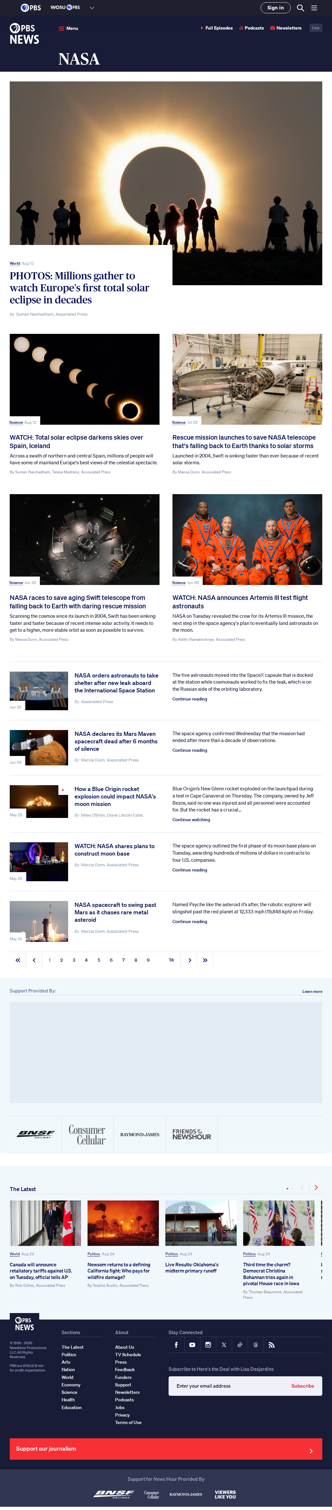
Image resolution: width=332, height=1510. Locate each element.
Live (316, 27)
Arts (66, 1362)
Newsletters (289, 28)
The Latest (23, 1189)
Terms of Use (128, 1422)
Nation (68, 1369)
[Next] (315, 1187)
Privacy (122, 1415)
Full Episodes (219, 28)
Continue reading (189, 699)
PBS (31, 8)
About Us (124, 1347)
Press (121, 1362)
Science (16, 422)
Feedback (125, 1369)
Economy (71, 1385)
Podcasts (254, 28)
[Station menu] (91, 8)
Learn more (312, 991)
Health (68, 1400)
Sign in (275, 8)
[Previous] (302, 1187)
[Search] (300, 8)
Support (123, 1385)
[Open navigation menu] (314, 8)
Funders (123, 1377)
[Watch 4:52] (39, 801)
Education (72, 1407)
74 (171, 960)
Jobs (119, 1407)
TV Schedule (128, 1355)
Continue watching (191, 819)
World (15, 263)
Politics (94, 1254)
